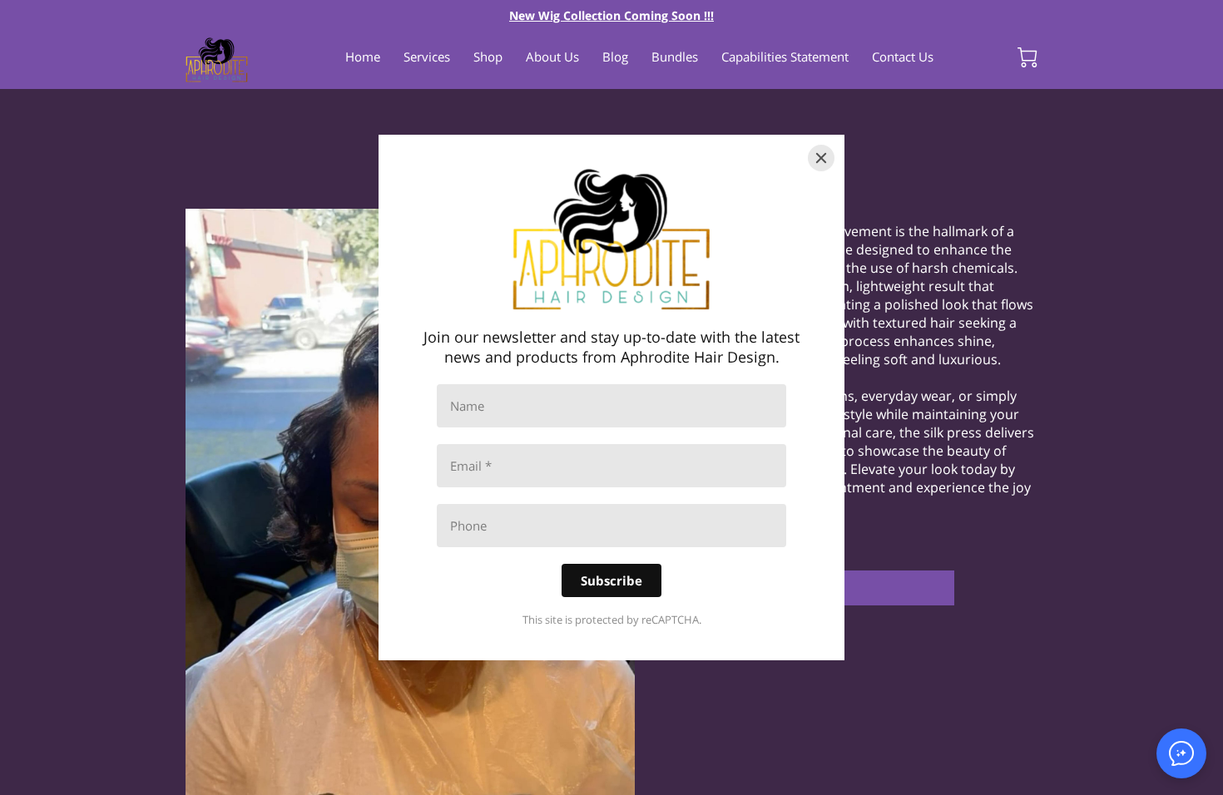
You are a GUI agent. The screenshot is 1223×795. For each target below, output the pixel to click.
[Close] (821, 158)
